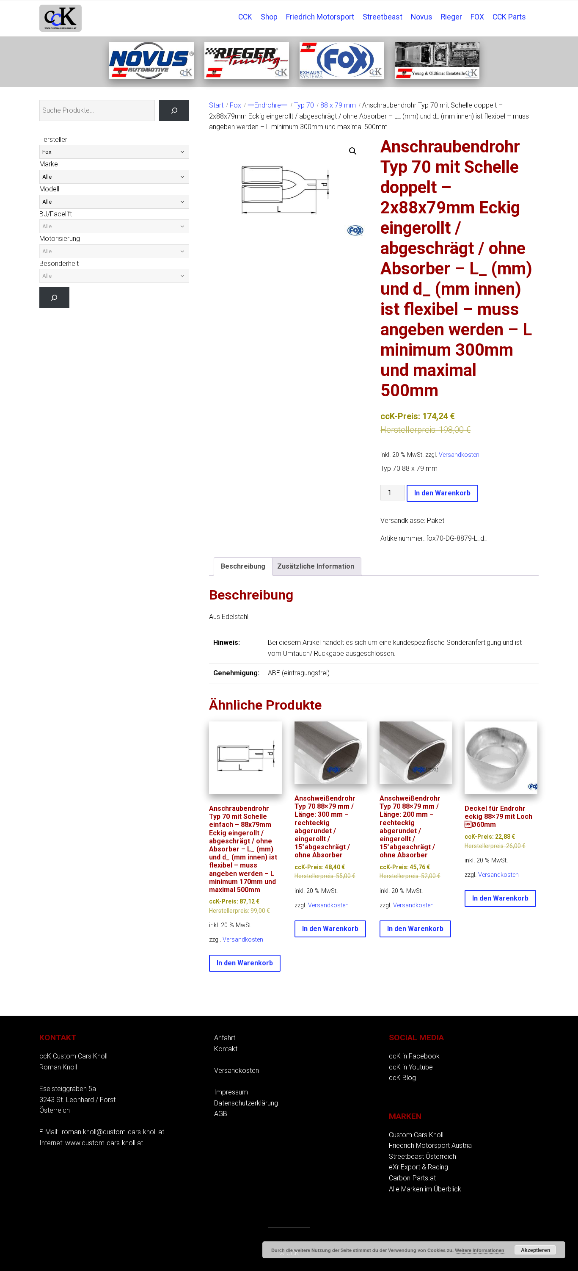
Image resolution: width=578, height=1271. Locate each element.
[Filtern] (54, 297)
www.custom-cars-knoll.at (104, 1143)
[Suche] (174, 110)
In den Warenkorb (442, 493)
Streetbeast (382, 17)
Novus (421, 17)
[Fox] (342, 76)
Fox (235, 105)
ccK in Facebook (414, 1056)
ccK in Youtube (411, 1067)
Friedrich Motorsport (320, 17)
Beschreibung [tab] (243, 566)
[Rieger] (246, 76)
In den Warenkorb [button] (245, 963)
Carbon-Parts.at (412, 1178)
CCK (245, 17)
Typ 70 (304, 105)
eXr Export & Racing (418, 1167)
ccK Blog (402, 1078)
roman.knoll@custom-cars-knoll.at (113, 1132)
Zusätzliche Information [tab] (315, 566)
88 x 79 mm (338, 105)
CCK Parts (509, 17)
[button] (353, 151)
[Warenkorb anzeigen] (534, 11)
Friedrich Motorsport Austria (430, 1145)
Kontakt (225, 1049)
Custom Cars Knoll (416, 1135)
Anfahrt (224, 1038)
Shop (269, 17)
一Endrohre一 (268, 105)
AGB (220, 1114)
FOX (477, 17)
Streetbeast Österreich (422, 1156)
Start (216, 105)
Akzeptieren (535, 1250)
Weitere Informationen (479, 1250)
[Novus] (151, 76)
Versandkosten (459, 455)
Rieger (451, 17)
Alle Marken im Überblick (425, 1189)
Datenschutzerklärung (246, 1103)
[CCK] (437, 76)
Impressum (231, 1092)
